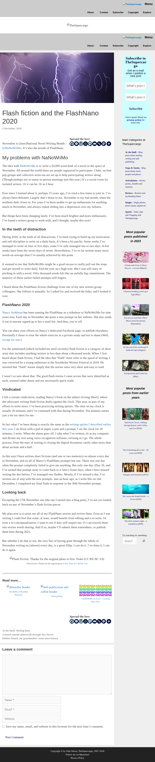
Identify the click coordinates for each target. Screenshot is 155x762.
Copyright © (57, 751)
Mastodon (84, 754)
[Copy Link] (99, 143)
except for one (11, 339)
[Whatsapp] (85, 143)
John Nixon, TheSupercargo (79, 751)
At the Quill (8, 630)
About (90, 12)
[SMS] (90, 143)
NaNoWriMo (28, 165)
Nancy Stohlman (12, 312)
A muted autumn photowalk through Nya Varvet (27, 634)
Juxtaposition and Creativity (135, 373)
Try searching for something (134, 535)
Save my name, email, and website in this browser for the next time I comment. (55, 726)
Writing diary (23, 630)
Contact (104, 12)
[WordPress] (81, 143)
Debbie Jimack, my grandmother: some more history (30, 638)
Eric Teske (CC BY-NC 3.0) (76, 563)
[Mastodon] (103, 143)
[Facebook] (72, 143)
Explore (147, 12)
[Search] (144, 541)
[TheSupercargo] (132, 4)
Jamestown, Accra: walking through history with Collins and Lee (135, 425)
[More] (109, 143)
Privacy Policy (77, 758)
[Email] (94, 143)
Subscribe (118, 12)
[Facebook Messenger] (76, 143)
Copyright (133, 12)
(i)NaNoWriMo (11, 148)
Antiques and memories (132, 475)
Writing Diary (57, 596)
